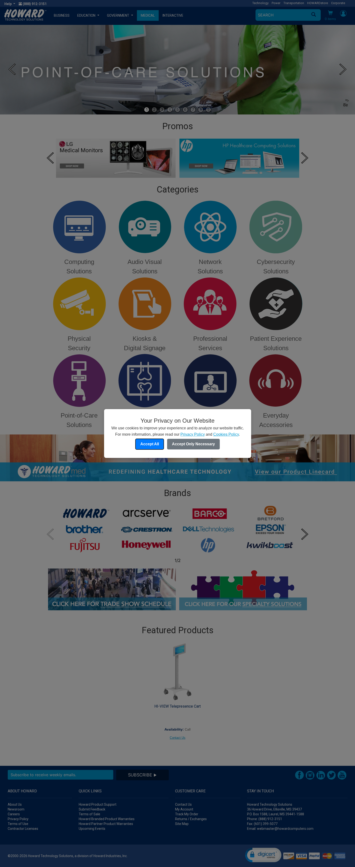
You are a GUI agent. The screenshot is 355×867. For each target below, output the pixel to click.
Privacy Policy (192, 434)
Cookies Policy (226, 434)
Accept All (149, 444)
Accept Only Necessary (193, 444)
